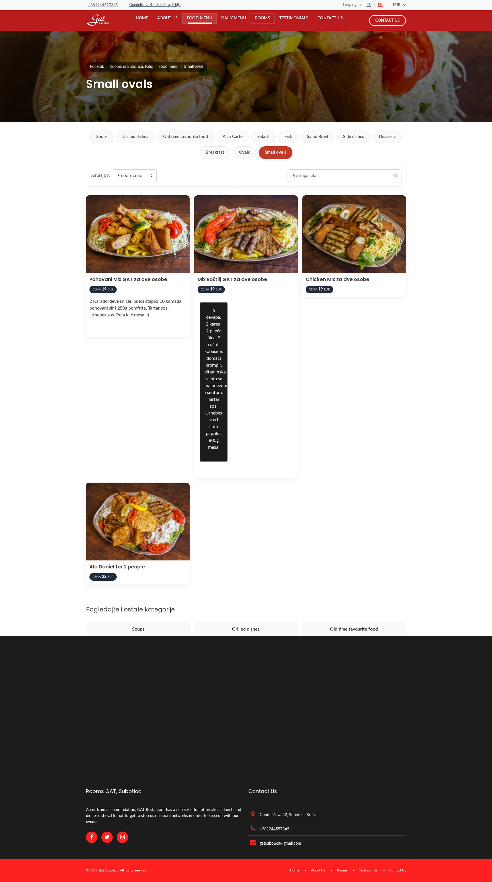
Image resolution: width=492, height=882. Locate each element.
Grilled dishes (135, 137)
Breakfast (215, 152)
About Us (318, 870)
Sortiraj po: (100, 175)
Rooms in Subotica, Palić (131, 67)
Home (294, 870)
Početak (97, 67)
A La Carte (233, 137)
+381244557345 (103, 5)
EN (380, 5)
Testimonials (368, 870)
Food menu (169, 67)
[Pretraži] (395, 176)
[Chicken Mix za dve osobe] (354, 234)
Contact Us (387, 21)
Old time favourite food (185, 137)
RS (368, 5)
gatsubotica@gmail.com (280, 844)
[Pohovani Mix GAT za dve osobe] (138, 234)
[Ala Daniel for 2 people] (138, 521)
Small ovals (275, 152)
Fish (288, 137)
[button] (199, 18)
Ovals (244, 152)
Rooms (342, 870)
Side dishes (353, 137)
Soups (102, 137)
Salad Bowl (317, 137)
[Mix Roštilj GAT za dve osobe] (246, 234)
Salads (263, 137)
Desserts (387, 137)
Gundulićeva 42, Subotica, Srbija (155, 5)
